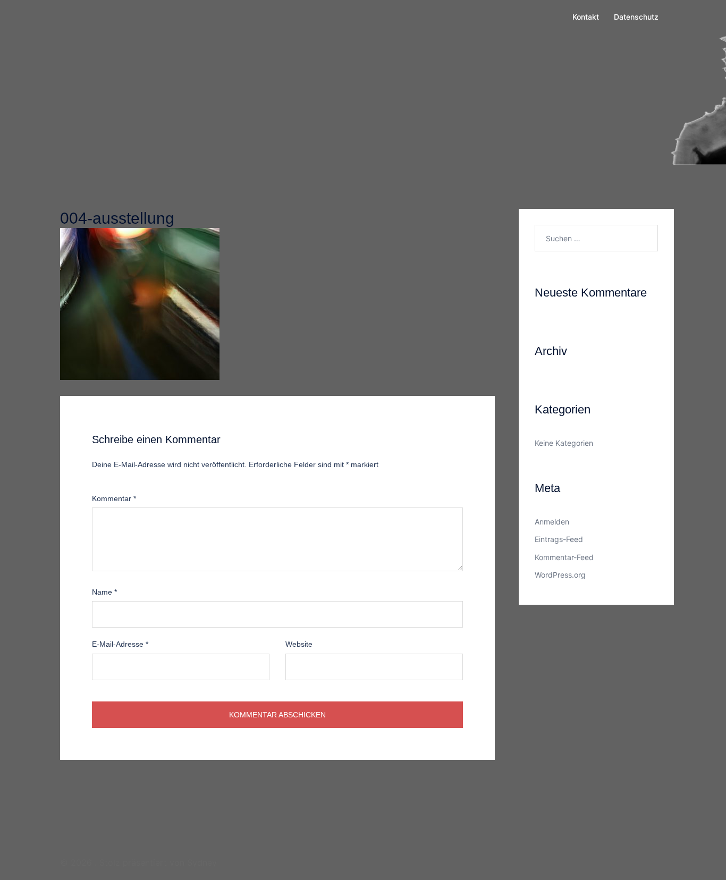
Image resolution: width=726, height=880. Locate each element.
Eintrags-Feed (559, 539)
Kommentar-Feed (564, 557)
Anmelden (552, 521)
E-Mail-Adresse (120, 644)
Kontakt (585, 16)
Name (104, 592)
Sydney (202, 862)
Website (299, 644)
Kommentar (114, 498)
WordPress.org (560, 574)
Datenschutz (636, 16)
